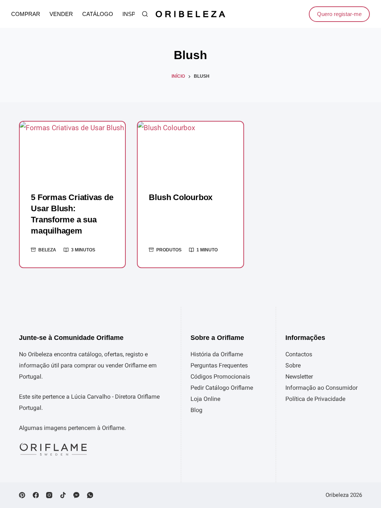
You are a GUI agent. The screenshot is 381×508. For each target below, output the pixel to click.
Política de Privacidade (315, 398)
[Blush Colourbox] (190, 151)
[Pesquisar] (145, 14)
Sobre (293, 365)
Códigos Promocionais (220, 376)
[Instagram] (49, 495)
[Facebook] (36, 495)
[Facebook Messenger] (76, 495)
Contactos (298, 354)
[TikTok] (63, 495)
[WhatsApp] (90, 495)
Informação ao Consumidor (321, 387)
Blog (196, 410)
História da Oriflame (216, 354)
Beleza (47, 250)
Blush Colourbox (180, 197)
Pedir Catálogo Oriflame (221, 387)
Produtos (169, 250)
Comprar (25, 14)
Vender (61, 14)
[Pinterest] (22, 495)
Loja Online (205, 398)
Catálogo (97, 14)
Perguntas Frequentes (219, 365)
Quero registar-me (339, 14)
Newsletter (299, 376)
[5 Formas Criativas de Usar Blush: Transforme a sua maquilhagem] (72, 151)
